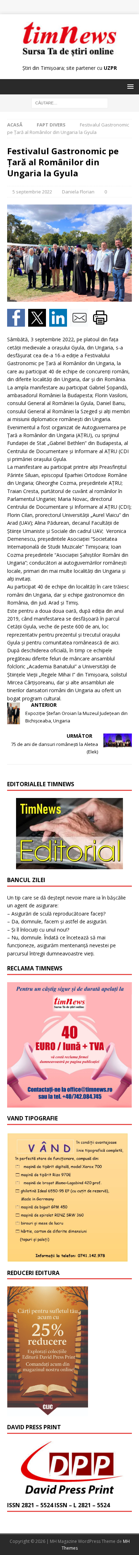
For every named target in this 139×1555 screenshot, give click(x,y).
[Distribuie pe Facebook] (17, 322)
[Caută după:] (69, 102)
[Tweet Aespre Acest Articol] (38, 322)
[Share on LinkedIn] (59, 322)
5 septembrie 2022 (32, 191)
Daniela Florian (78, 191)
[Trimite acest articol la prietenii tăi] (80, 322)
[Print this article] (101, 322)
